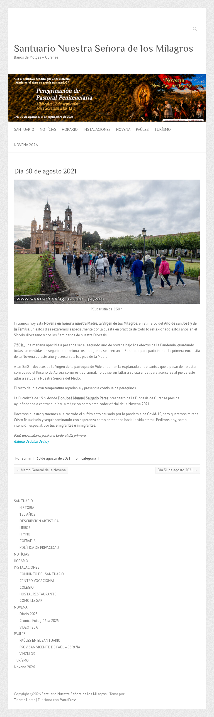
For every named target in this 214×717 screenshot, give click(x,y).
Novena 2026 (26, 144)
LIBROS (25, 527)
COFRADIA (28, 541)
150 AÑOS (27, 514)
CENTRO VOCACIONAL (37, 580)
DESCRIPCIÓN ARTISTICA (39, 521)
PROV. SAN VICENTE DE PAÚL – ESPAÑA (50, 647)
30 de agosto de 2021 (53, 458)
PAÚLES (142, 129)
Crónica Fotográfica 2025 (39, 620)
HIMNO (25, 534)
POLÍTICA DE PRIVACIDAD (39, 547)
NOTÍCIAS (48, 129)
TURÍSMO (162, 129)
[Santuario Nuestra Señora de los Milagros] (107, 76)
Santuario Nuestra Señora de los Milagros (103, 48)
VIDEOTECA (29, 627)
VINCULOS (27, 653)
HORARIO (70, 129)
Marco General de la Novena (41, 470)
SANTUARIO (24, 129)
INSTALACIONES (97, 129)
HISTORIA (27, 507)
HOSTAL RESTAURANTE (38, 594)
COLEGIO (27, 587)
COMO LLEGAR (31, 600)
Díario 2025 (29, 614)
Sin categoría (86, 458)
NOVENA (123, 129)
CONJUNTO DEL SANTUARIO (42, 574)
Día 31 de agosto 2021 (178, 470)
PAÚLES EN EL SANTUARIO (40, 640)
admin (26, 458)
